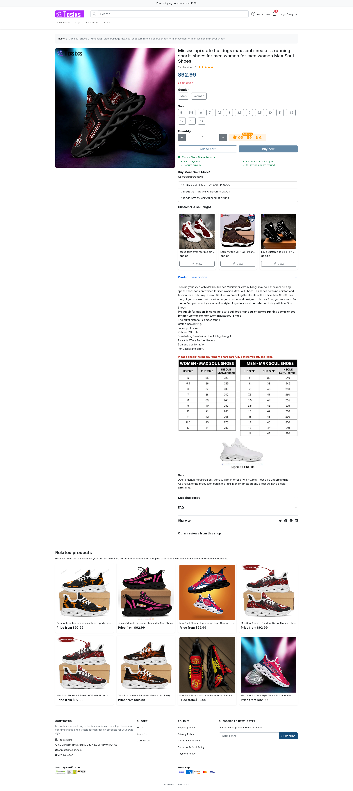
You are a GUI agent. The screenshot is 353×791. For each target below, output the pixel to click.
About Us (142, 734)
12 (181, 121)
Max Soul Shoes (78, 38)
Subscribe (288, 736)
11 (280, 112)
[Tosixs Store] (70, 14)
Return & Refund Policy (191, 747)
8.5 (239, 112)
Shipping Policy (186, 727)
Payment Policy (186, 753)
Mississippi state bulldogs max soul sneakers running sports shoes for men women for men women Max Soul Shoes (158, 38)
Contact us (143, 740)
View (199, 263)
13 (191, 121)
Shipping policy (189, 498)
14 (202, 121)
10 (270, 112)
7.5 (220, 112)
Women (199, 96)
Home (61, 38)
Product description (192, 277)
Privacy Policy (186, 734)
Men (183, 96)
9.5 (259, 112)
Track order (263, 14)
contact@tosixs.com (70, 749)
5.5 (191, 112)
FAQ (181, 507)
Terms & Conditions (189, 740)
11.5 (290, 112)
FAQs (140, 727)
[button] (274, 14)
